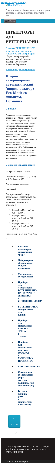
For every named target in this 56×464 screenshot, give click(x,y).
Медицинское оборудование (19, 275)
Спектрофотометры (19, 366)
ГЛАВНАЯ (10, 447)
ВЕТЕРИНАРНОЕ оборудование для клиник (20, 49)
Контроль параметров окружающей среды (19, 250)
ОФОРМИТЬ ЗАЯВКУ (28, 449)
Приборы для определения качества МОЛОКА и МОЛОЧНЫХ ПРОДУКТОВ (19, 351)
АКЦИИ (45, 447)
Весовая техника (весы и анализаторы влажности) (19, 398)
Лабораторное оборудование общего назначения (19, 264)
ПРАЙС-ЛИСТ (12, 449)
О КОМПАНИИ (22, 447)
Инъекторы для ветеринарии (20, 53)
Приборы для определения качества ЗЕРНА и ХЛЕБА (19, 328)
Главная (10, 48)
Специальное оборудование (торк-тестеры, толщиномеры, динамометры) (19, 379)
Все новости (14, 421)
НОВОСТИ (18, 452)
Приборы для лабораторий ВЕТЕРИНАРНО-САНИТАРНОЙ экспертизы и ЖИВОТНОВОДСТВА (19, 291)
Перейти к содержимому (13, 2)
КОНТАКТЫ (35, 447)
